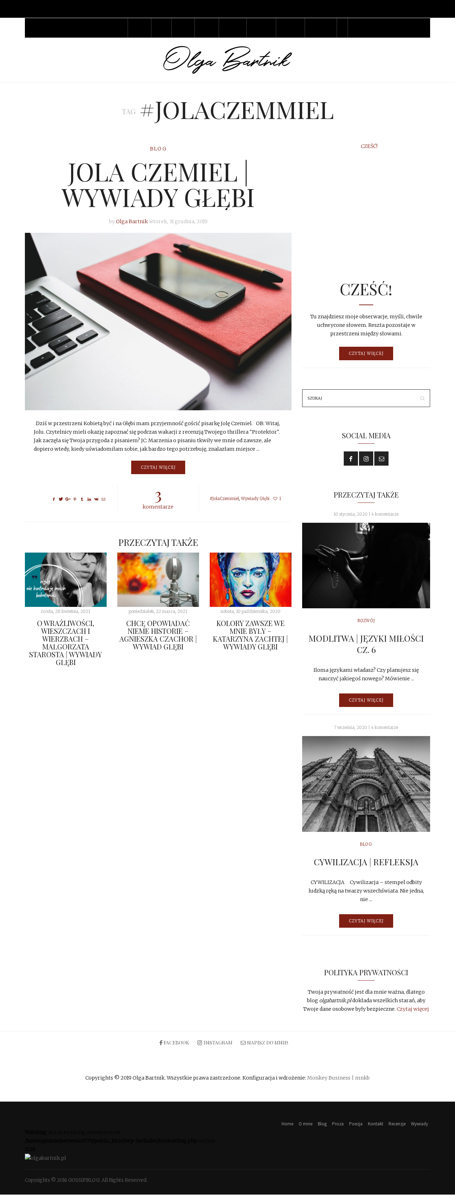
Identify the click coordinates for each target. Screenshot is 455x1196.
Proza (183, 28)
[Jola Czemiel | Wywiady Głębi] (158, 321)
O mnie (139, 28)
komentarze (158, 497)
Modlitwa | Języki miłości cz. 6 (366, 643)
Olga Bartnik (132, 221)
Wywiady (290, 28)
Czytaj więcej (158, 467)
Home (117, 28)
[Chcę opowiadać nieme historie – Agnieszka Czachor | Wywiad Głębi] (158, 580)
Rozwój (366, 620)
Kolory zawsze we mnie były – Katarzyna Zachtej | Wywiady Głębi (250, 634)
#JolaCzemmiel (224, 498)
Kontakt (232, 28)
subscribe (320, 28)
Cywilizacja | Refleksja (366, 861)
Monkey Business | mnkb (338, 1078)
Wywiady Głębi (255, 498)
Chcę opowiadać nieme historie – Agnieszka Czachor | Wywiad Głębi (158, 634)
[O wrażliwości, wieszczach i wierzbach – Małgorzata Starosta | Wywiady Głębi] (66, 580)
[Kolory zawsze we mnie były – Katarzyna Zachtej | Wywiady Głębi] (250, 580)
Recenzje (261, 28)
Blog (161, 28)
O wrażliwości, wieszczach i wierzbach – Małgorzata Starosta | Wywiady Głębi (65, 642)
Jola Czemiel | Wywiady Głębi (158, 183)
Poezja (206, 28)
